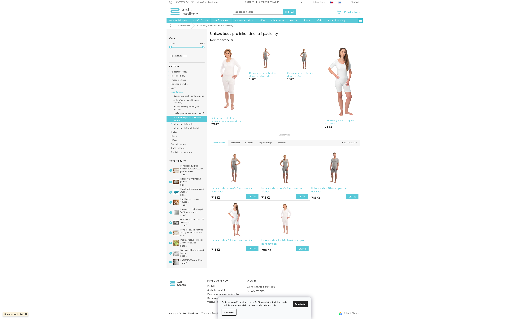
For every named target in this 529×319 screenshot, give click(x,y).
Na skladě (179, 56)
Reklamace (212, 298)
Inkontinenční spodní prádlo (186, 128)
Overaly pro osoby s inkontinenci (188, 95)
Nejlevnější (235, 142)
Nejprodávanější (265, 142)
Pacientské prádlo (179, 83)
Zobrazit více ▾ (285, 134)
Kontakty (249, 2)
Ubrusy (174, 136)
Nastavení (229, 312)
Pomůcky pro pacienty (181, 152)
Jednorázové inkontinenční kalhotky (186, 101)
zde (274, 305)
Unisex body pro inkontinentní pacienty (187, 119)
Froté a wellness (178, 79)
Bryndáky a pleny (179, 144)
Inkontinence (177, 91)
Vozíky (174, 132)
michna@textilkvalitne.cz (263, 286)
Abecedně (282, 142)
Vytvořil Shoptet (352, 313)
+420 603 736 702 (259, 291)
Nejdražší (249, 142)
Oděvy (173, 87)
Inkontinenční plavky (183, 124)
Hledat (289, 11)
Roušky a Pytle (177, 148)
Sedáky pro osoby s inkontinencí (188, 113)
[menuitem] (178, 20)
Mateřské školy (178, 75)
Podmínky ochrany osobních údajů (223, 294)
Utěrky (174, 140)
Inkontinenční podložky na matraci (186, 108)
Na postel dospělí (179, 71)
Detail (252, 196)
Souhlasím (300, 304)
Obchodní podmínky (269, 2)
